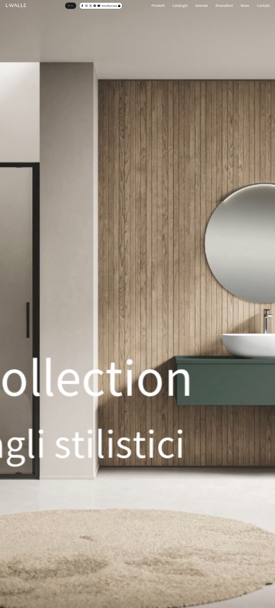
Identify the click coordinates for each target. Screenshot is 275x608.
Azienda (201, 5)
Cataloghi (180, 5)
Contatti (263, 5)
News (245, 5)
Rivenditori (224, 5)
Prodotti (158, 5)
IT (69, 5)
